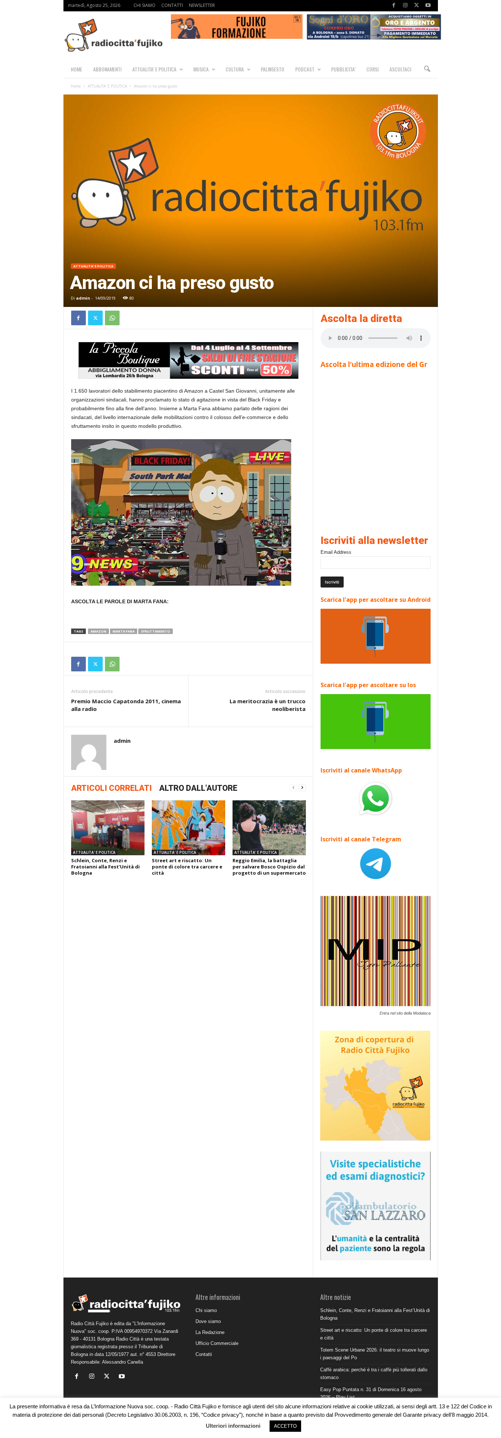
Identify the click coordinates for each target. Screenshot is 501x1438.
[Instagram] (405, 5)
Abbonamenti (107, 69)
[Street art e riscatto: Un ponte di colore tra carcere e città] (188, 827)
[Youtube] (428, 5)
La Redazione (209, 1332)
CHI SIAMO (145, 5)
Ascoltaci (400, 69)
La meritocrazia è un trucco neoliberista (268, 704)
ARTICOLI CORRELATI (111, 788)
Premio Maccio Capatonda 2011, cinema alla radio (126, 704)
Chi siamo (206, 1310)
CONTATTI (172, 5)
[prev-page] (293, 788)
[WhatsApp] (112, 318)
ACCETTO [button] (285, 1426)
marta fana (124, 631)
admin (83, 298)
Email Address (336, 552)
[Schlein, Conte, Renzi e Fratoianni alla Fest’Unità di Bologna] (108, 827)
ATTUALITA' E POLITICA (107, 86)
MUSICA (201, 69)
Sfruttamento (155, 631)
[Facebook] (394, 5)
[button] (427, 69)
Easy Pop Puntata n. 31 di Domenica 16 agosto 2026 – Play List (370, 1393)
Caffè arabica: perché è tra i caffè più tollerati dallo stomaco (373, 1373)
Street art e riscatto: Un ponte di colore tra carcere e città (187, 866)
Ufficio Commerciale (216, 1343)
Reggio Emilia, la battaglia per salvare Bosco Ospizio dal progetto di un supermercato (269, 866)
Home (76, 86)
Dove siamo (208, 1321)
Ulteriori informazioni (233, 1426)
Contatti (203, 1354)
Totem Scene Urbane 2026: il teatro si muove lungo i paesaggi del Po (374, 1353)
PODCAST (304, 69)
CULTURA (235, 69)
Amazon (98, 631)
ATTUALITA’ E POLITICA (154, 69)
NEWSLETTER (202, 5)
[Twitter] (416, 5)
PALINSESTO (272, 69)
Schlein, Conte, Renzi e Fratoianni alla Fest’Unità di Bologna (105, 866)
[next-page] (302, 788)
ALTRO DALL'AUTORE (198, 788)
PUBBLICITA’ (343, 69)
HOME (76, 69)
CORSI (372, 69)
